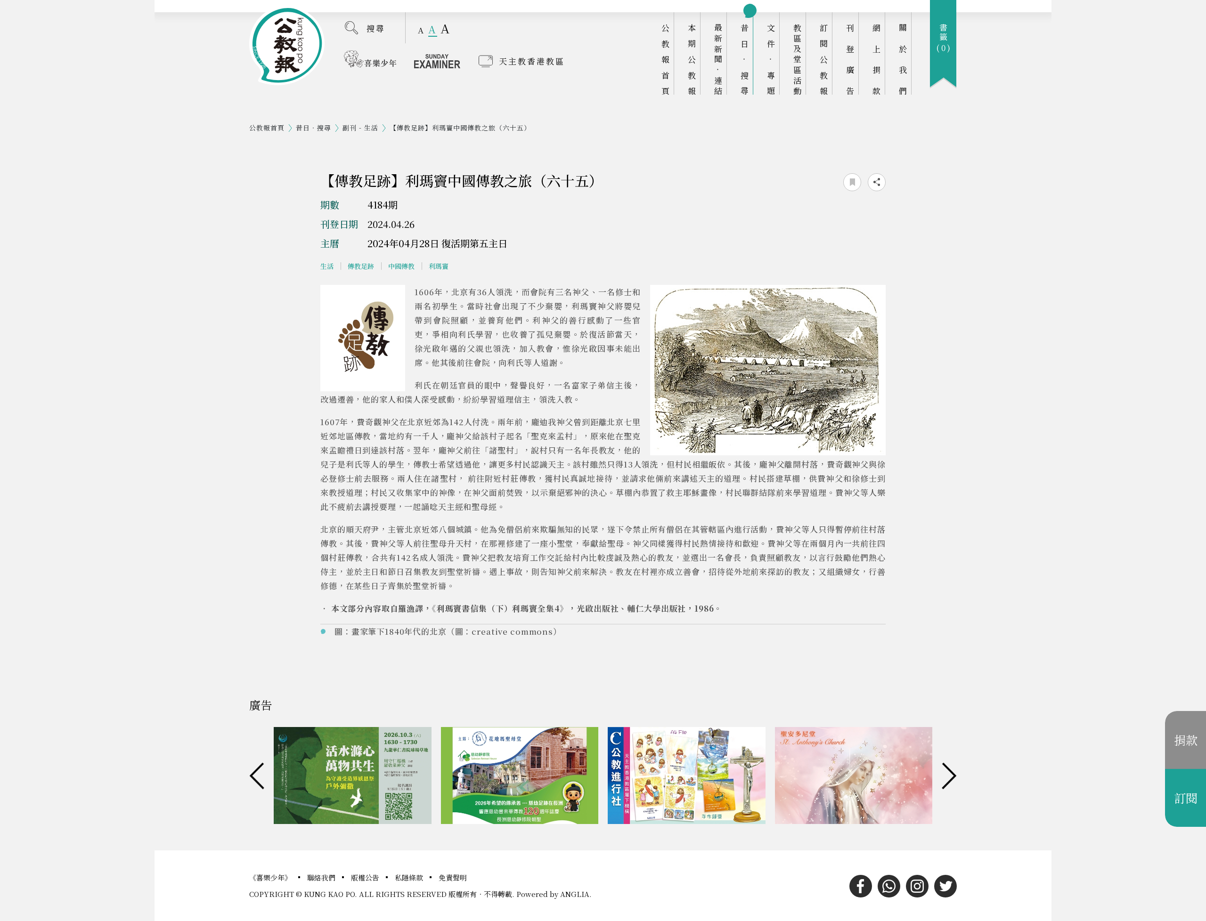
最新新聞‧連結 (718, 59)
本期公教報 (692, 59)
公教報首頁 (665, 59)
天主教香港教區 (532, 61)
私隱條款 (410, 877)
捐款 (1186, 739)
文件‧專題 (771, 59)
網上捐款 (876, 59)
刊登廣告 (850, 59)
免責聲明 (453, 877)
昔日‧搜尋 (744, 59)
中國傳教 (401, 266)
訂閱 (1186, 797)
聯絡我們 (322, 877)
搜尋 (376, 28)
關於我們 (903, 59)
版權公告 (366, 877)
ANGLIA (574, 894)
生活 (327, 266)
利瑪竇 (438, 266)
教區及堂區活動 (797, 59)
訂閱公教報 (824, 59)
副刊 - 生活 (360, 127)
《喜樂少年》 (271, 877)
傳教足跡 (361, 266)
